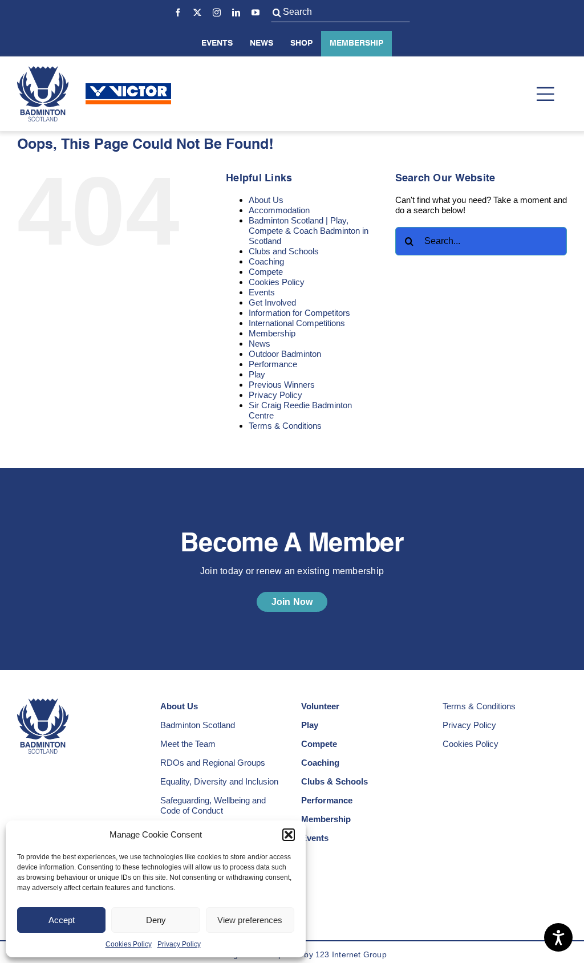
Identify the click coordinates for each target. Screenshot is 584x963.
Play (257, 374)
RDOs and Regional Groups (212, 762)
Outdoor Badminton (285, 354)
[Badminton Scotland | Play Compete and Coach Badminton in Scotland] (42, 70)
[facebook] (178, 13)
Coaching (266, 261)
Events (217, 43)
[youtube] (255, 13)
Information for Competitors (299, 313)
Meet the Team (188, 744)
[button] (288, 834)
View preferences (249, 920)
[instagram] (217, 13)
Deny (156, 920)
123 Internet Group (351, 954)
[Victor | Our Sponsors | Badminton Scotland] (128, 87)
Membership (356, 43)
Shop (301, 43)
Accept (61, 920)
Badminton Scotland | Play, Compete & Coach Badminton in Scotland (308, 231)
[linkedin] (236, 13)
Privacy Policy (179, 944)
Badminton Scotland (197, 725)
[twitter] (197, 13)
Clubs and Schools (284, 251)
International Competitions (297, 323)
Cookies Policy (129, 944)
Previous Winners (282, 384)
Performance (273, 364)
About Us (266, 200)
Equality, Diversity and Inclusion (219, 781)
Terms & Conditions (285, 425)
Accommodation (279, 210)
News (261, 43)
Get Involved (272, 302)
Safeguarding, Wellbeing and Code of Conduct (213, 805)
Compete (266, 272)
